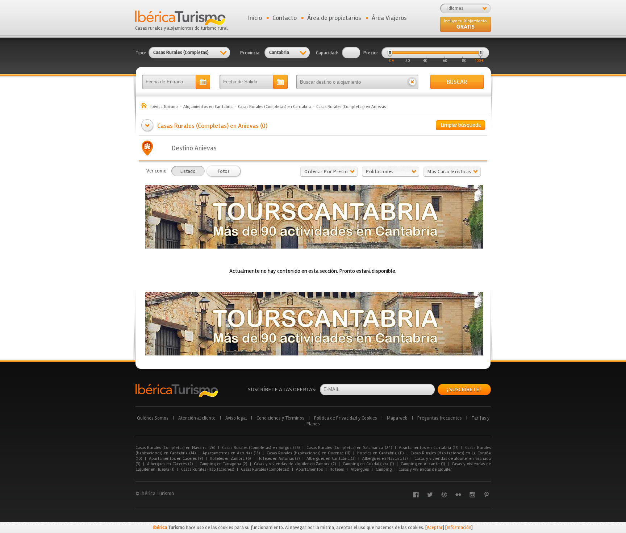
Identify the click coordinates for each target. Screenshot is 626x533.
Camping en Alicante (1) (423, 464)
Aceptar (435, 527)
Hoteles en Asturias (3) (279, 458)
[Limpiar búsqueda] (412, 82)
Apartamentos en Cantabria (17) (429, 447)
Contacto (284, 18)
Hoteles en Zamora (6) (230, 458)
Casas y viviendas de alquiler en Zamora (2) (295, 464)
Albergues (360, 469)
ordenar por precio (326, 171)
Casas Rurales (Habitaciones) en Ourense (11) (308, 453)
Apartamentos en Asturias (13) (231, 453)
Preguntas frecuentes (439, 418)
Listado (188, 171)
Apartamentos (309, 469)
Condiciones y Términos (280, 418)
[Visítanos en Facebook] (416, 494)
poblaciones (380, 171)
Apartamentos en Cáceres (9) (176, 458)
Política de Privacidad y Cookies (345, 418)
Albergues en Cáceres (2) (170, 464)
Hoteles (337, 469)
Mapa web (397, 418)
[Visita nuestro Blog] (444, 494)
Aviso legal (236, 418)
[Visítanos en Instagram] (472, 494)
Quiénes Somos (152, 418)
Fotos (224, 171)
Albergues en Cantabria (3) (330, 458)
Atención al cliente (197, 418)
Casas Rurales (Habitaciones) (207, 469)
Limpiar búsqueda (461, 125)
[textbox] (351, 82)
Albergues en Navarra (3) (385, 458)
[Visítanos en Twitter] (430, 494)
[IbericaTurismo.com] (176, 390)
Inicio (255, 18)
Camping (384, 469)
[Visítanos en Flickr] (458, 494)
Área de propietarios (334, 18)
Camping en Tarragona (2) (223, 464)
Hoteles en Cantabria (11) (380, 453)
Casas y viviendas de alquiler (425, 469)
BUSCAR (457, 82)
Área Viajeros (389, 18)
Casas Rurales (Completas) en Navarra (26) (175, 447)
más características (449, 171)
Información (459, 527)
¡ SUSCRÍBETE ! (464, 389)
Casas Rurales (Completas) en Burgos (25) (261, 447)
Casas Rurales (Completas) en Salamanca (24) (349, 447)
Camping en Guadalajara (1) (368, 464)
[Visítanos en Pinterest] (486, 494)
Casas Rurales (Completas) (265, 469)
